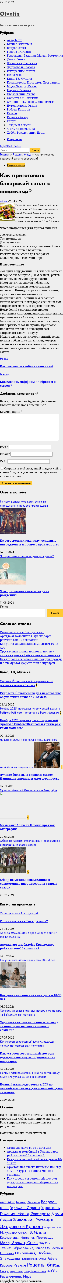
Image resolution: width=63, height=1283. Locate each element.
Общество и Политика (22, 98)
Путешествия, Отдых (22, 106)
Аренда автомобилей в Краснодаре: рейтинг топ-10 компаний (25, 638)
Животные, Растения (22, 63)
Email (5, 454)
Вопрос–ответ (16, 48)
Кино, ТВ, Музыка (19, 79)
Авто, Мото (14, 40)
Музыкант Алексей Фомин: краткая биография (28, 790)
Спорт (11, 121)
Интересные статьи (21, 71)
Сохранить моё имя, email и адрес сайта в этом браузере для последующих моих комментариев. (30, 472)
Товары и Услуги (19, 125)
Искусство (14, 75)
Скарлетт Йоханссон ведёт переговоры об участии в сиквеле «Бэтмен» (26, 683)
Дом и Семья (16, 59)
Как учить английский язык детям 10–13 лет (27, 960)
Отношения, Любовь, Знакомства (30, 102)
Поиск (4, 607)
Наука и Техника (19, 90)
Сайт (3, 461)
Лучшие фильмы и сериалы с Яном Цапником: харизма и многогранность (29, 776)
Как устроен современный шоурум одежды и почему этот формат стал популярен (31, 661)
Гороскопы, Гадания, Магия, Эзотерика (35, 55)
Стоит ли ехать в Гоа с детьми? (22, 632)
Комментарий (11, 412)
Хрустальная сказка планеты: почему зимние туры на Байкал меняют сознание (30, 653)
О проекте (14, 139)
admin (4, 201)
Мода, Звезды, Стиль (22, 86)
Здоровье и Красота (21, 67)
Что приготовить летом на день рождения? (27, 556)
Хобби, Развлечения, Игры (26, 132)
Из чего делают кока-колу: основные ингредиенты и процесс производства (24, 504)
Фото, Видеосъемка (21, 129)
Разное (12, 113)
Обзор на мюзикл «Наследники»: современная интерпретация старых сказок (30, 843)
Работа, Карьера (18, 109)
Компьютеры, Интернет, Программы (33, 82)
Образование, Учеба (21, 94)
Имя (4, 447)
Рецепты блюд (17, 117)
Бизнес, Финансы (19, 44)
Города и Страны (19, 52)
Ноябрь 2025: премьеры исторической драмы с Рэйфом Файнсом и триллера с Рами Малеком (30, 711)
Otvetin (10, 14)
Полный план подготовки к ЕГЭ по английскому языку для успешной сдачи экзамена (29, 1075)
